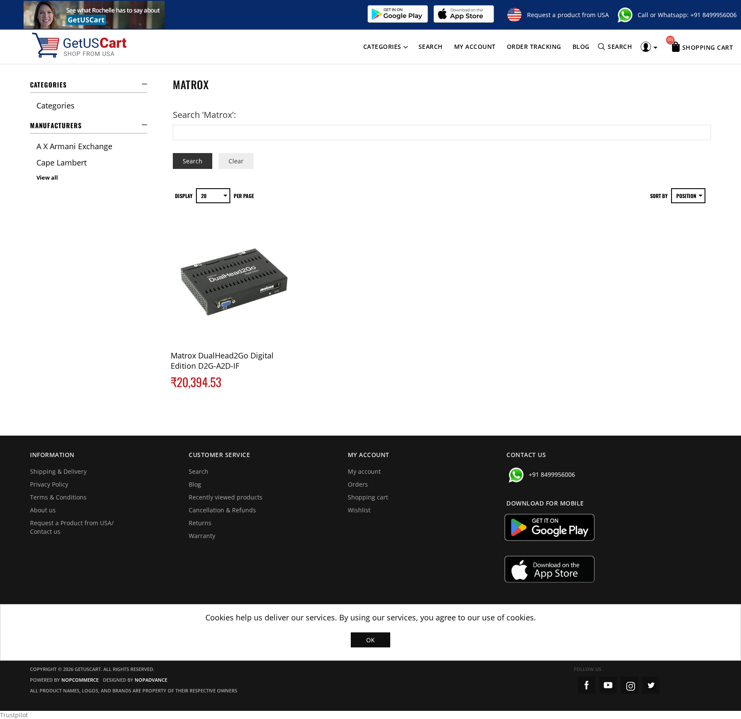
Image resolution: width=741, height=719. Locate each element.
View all (47, 177)
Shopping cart (368, 497)
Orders (358, 484)
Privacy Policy (49, 484)
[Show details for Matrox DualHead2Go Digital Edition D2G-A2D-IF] (234, 283)
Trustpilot (14, 715)
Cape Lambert (61, 162)
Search (431, 46)
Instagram (629, 685)
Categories (382, 46)
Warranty (202, 536)
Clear (236, 161)
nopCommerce (80, 680)
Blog (581, 46)
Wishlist (359, 510)
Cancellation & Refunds (222, 510)
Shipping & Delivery (58, 471)
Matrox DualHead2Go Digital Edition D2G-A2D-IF (222, 360)
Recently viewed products (225, 497)
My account (475, 46)
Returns (200, 523)
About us (43, 510)
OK (370, 640)
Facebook (586, 685)
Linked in (651, 685)
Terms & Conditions (58, 497)
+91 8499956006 (713, 15)
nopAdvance (151, 680)
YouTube (608, 685)
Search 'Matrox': (204, 114)
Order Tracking (534, 46)
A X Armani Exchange (74, 146)
